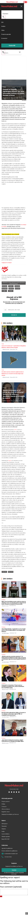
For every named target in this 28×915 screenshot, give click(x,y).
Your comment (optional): (11, 887)
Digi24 (9, 460)
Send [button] (1, 896)
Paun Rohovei (17, 288)
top (4, 290)
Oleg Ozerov (10, 571)
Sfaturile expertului (6, 836)
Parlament (11, 288)
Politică (4, 86)
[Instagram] (14, 792)
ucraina (10, 290)
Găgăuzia (4, 828)
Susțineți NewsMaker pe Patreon (10, 814)
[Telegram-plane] (18, 792)
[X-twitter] (11, 792)
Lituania (11, 286)
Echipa (3, 804)
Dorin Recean (4, 286)
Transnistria (4, 826)
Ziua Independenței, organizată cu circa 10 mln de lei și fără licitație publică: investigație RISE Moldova (13, 630)
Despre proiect (6, 801)
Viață (3, 343)
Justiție (3, 831)
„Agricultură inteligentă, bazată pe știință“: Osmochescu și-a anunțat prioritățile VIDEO (13, 740)
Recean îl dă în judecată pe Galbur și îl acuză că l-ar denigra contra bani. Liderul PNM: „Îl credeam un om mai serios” (14, 714)
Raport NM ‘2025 (5, 839)
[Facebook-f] (9, 792)
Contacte (4, 806)
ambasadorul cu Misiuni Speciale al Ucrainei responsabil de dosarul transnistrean (14, 283)
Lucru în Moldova (5, 834)
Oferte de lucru (6, 809)
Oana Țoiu (4, 571)
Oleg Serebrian (4, 288)
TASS (15, 429)
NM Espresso (4, 823)
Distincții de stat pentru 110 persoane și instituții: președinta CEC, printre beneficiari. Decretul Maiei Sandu (13, 686)
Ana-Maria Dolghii (5, 633)
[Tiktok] (16, 792)
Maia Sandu (17, 286)
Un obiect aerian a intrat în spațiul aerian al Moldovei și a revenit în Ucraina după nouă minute (12, 373)
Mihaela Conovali (6, 98)
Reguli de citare (6, 811)
